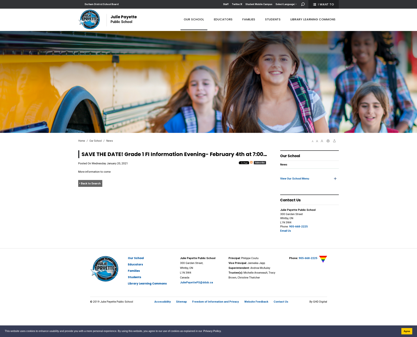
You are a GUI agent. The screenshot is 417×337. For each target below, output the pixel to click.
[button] (312, 141)
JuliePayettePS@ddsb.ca (196, 282)
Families (134, 271)
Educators (135, 264)
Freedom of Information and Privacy (215, 301)
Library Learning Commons (147, 283)
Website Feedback (256, 301)
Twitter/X (237, 4)
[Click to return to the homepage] (89, 19)
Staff (226, 4)
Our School (95, 140)
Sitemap (181, 301)
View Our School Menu (294, 178)
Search (303, 4)
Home (81, 140)
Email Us (285, 230)
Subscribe (260, 163)
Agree (407, 331)
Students (134, 277)
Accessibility (162, 301)
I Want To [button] (326, 4)
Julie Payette (124, 19)
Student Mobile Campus (258, 4)
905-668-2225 (298, 226)
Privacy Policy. (212, 331)
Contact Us (281, 301)
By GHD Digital (318, 301)
